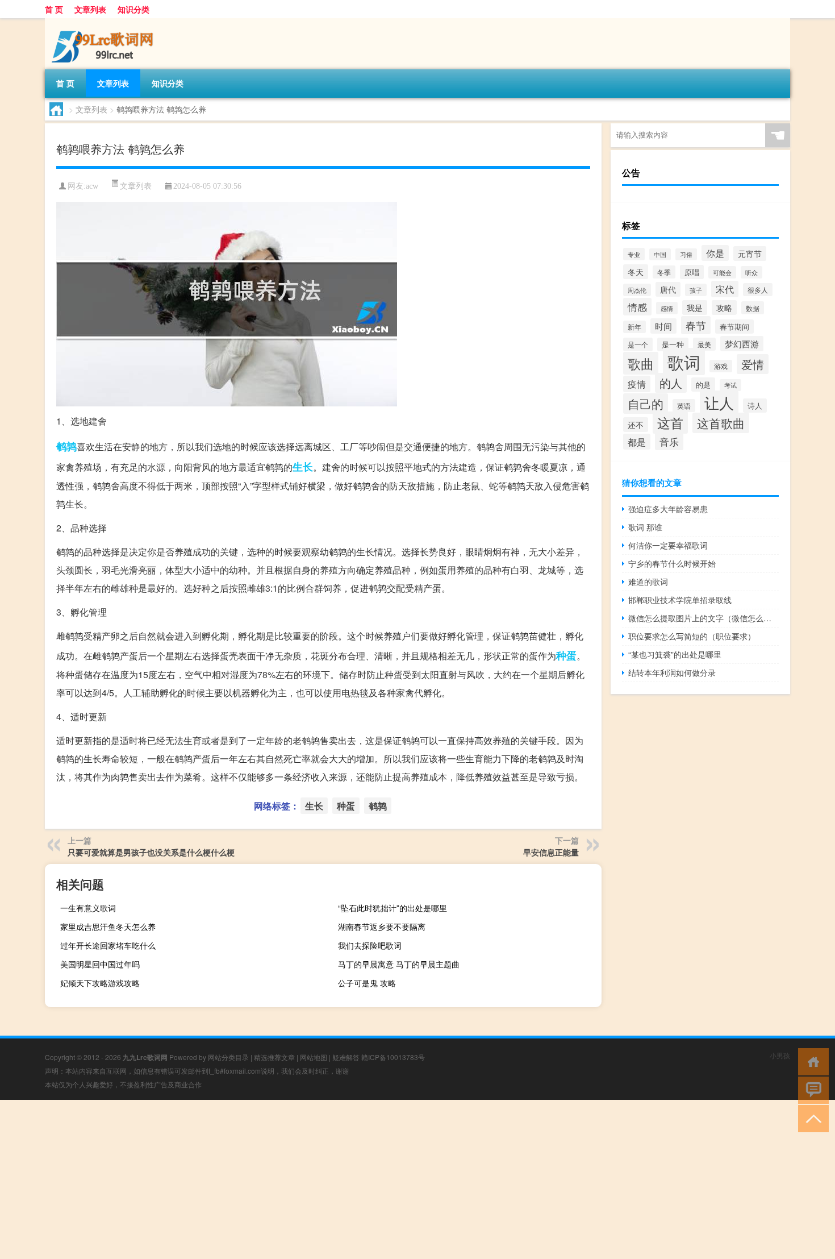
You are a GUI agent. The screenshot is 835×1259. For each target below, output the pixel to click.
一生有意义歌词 (88, 907)
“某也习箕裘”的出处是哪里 (674, 654)
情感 (637, 307)
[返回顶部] (811, 1118)
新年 (634, 326)
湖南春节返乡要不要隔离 (381, 926)
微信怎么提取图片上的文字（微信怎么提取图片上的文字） (703, 618)
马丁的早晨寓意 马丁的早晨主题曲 (399, 964)
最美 (704, 344)
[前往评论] (811, 1089)
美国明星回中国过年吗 (100, 964)
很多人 (758, 289)
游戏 (721, 366)
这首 (670, 422)
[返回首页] (811, 1061)
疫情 (637, 383)
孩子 (696, 289)
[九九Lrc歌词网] (104, 22)
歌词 (683, 361)
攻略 (724, 307)
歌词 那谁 (645, 527)
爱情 (752, 364)
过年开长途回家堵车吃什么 (108, 945)
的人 (670, 383)
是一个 (638, 344)
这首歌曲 (721, 422)
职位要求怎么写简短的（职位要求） (691, 636)
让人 (719, 402)
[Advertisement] (341, 1179)
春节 (696, 325)
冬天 (636, 271)
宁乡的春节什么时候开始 (672, 563)
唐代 (668, 289)
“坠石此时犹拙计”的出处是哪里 (392, 907)
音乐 (669, 441)
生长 (303, 466)
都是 (637, 441)
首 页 (54, 9)
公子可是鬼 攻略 (367, 982)
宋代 (725, 289)
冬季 (664, 272)
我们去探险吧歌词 (370, 945)
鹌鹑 (66, 446)
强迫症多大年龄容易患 (668, 508)
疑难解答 (346, 1057)
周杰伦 (637, 289)
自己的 (645, 403)
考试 (730, 385)
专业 (634, 254)
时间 (663, 326)
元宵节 (750, 253)
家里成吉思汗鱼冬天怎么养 (108, 926)
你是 (715, 253)
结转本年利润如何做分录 (672, 672)
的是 (703, 384)
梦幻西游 (742, 344)
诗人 (755, 405)
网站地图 (313, 1057)
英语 (684, 405)
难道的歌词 (648, 581)
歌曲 (641, 363)
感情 (667, 308)
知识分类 (133, 9)
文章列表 (90, 9)
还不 (636, 424)
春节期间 (734, 326)
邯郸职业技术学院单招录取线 (680, 599)
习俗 (686, 254)
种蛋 (566, 655)
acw (92, 186)
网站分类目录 (228, 1057)
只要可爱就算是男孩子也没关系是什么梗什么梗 (151, 852)
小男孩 (780, 1055)
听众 (751, 272)
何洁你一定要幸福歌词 (668, 545)
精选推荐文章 (274, 1057)
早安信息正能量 (551, 852)
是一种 (673, 344)
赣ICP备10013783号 (393, 1057)
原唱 (691, 272)
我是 (695, 307)
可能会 (722, 272)
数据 (752, 308)
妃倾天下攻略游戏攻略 (100, 982)
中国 (660, 254)
